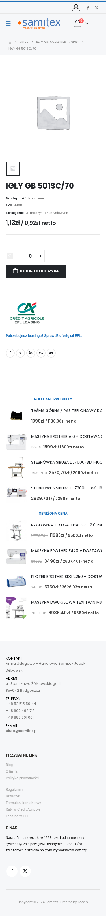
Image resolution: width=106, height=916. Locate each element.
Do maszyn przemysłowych (46, 212)
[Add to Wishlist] (10, 256)
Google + (41, 353)
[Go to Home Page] (10, 42)
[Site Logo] (39, 23)
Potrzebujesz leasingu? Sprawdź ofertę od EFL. (44, 336)
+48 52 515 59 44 (21, 703)
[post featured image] (16, 416)
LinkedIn (30, 353)
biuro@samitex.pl (22, 730)
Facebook (10, 353)
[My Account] (76, 7)
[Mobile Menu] (10, 23)
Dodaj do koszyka (39, 271)
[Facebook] (88, 7)
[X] (96, 7)
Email (51, 353)
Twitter (20, 353)
